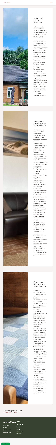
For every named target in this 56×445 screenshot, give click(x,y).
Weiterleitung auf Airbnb (10, 412)
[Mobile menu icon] (51, 2)
